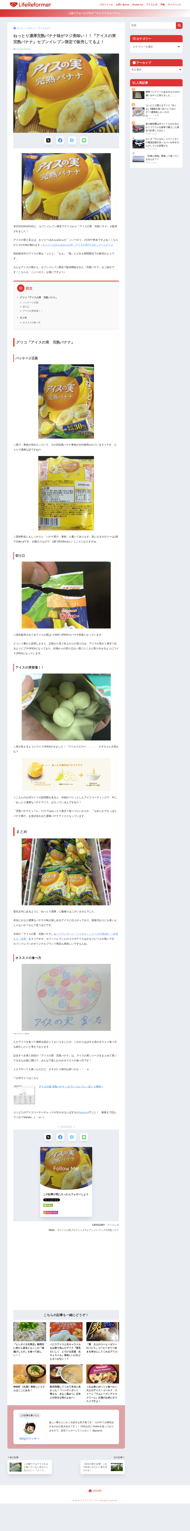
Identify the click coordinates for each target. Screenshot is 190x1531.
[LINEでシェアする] (84, 140)
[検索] (179, 25)
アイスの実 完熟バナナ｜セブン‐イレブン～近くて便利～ (71, 1086)
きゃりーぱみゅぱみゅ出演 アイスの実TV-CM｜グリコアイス (77, 245)
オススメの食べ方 (32, 322)
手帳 (162, 4)
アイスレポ (151, 4)
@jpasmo (82, 1112)
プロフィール (106, 4)
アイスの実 (65, 1230)
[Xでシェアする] (48, 140)
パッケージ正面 (30, 302)
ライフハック (174, 4)
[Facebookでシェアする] (60, 140)
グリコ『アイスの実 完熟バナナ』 (39, 297)
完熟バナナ (113, 1230)
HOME (97, 1491)
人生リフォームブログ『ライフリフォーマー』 (95, 13)
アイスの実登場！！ (33, 311)
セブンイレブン (94, 1230)
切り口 (26, 306)
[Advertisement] (66, 1272)
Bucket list (137, 4)
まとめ (23, 317)
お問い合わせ (122, 4)
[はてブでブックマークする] (72, 140)
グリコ (78, 1230)
